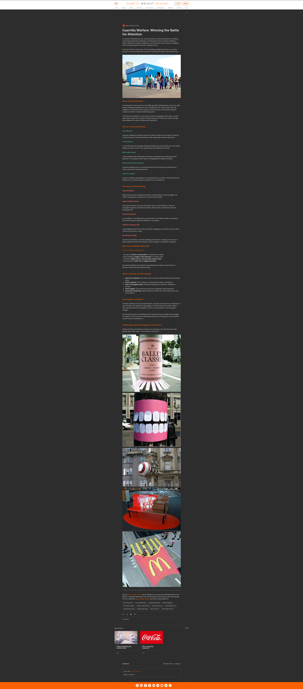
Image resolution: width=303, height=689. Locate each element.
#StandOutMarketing (129, 609)
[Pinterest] (149, 685)
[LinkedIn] (166, 685)
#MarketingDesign (167, 602)
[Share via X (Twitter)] (127, 614)
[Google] (141, 685)
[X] (137, 685)
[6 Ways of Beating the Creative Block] (126, 637)
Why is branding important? (147, 647)
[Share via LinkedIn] (131, 614)
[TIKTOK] (170, 685)
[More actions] (180, 26)
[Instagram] (157, 685)
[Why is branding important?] (151, 637)
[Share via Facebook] (123, 614)
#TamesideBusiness (157, 606)
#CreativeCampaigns (128, 606)
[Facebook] (145, 685)
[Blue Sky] (161, 685)
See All (187, 628)
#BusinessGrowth (128, 602)
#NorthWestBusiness (170, 606)
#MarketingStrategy (142, 609)
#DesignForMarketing (154, 602)
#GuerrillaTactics (154, 609)
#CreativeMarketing (140, 602)
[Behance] (153, 685)
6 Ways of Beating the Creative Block (123, 647)
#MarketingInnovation (168, 609)
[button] (186, 12)
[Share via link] (134, 614)
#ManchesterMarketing (143, 606)
